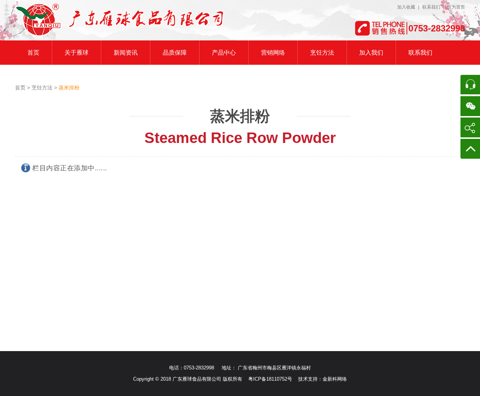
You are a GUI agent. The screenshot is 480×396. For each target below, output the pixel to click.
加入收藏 (406, 7)
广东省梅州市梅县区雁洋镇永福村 (274, 368)
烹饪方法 (43, 88)
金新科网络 (334, 379)
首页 (21, 88)
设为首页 (456, 7)
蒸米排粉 (240, 116)
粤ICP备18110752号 (270, 379)
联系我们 (431, 7)
